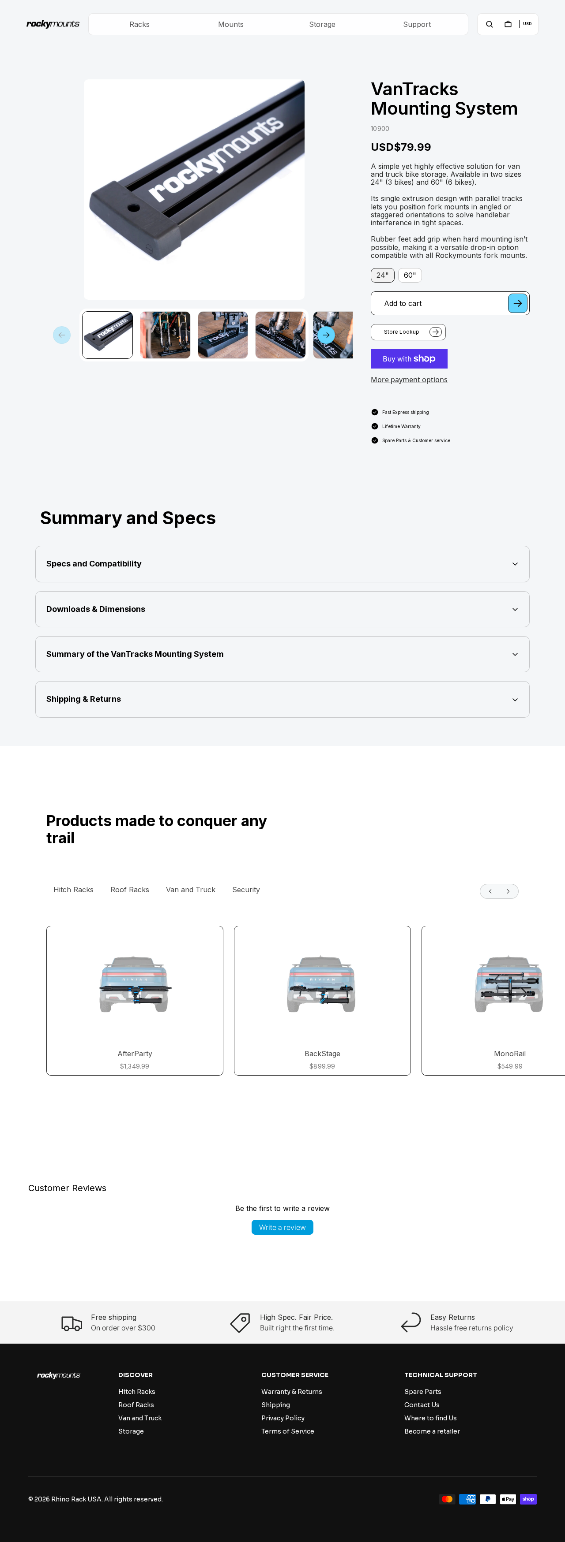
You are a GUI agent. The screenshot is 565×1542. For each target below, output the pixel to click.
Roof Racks (129, 889)
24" (383, 275)
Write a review (282, 1227)
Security (246, 889)
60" (410, 275)
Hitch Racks (73, 889)
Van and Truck (190, 889)
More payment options (409, 380)
